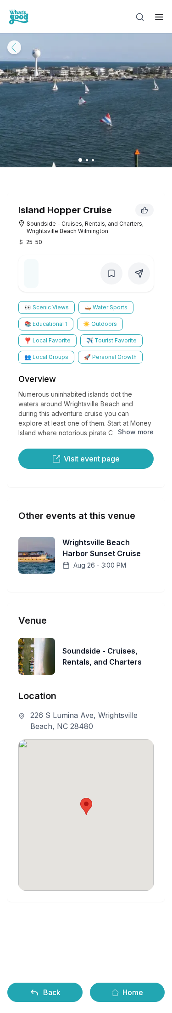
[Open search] (140, 17)
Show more (136, 432)
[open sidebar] (159, 17)
